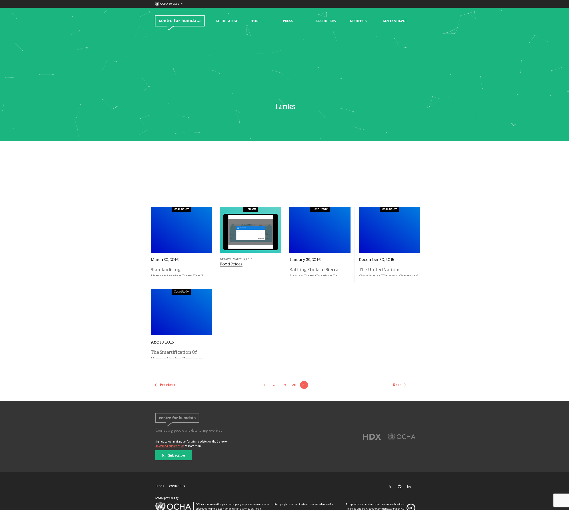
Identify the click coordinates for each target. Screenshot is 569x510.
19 (284, 385)
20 (294, 385)
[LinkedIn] (411, 487)
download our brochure (169, 446)
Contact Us (177, 486)
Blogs (160, 486)
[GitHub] (401, 486)
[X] (392, 487)
